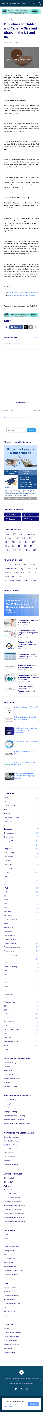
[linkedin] (16, 1389)
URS (21, 1025)
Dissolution (21, 864)
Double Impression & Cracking (14, 1116)
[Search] (39, 3)
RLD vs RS (8, 1186)
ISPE (7, 576)
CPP (14, 534)
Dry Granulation (9, 1157)
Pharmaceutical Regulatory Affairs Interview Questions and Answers (28, 677)
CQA (21, 534)
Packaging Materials (11, 1164)
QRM (7, 550)
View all (35, 337)
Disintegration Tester (11, 1274)
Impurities (21, 912)
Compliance (30, 534)
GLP (23, 538)
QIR (25, 546)
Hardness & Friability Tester (13, 1270)
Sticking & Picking (10, 1100)
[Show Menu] (3, 3)
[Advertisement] (21, 373)
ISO (20, 542)
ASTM (32, 565)
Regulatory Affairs (21, 1002)
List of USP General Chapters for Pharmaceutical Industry (27, 689)
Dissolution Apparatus (11, 1247)
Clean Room (21, 837)
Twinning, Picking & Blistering (14, 1119)
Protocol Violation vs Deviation (14, 1217)
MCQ (21, 923)
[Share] (37, 42)
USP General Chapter (13, 580)
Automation (21, 813)
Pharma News (21, 951)
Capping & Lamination (11, 1104)
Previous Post (8, 410)
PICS (20, 576)
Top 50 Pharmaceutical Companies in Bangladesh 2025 (28, 633)
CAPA (7, 534)
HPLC (21, 888)
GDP (17, 538)
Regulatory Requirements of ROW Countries (27, 666)
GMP (30, 538)
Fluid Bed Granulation (11, 1141)
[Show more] (35, 327)
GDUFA (8, 573)
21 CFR (8, 565)
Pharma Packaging (21, 955)
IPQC (13, 542)
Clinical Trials (21, 845)
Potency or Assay (10, 1063)
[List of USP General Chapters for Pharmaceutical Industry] (10, 690)
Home (6, 20)
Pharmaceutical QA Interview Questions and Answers (27, 644)
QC (19, 546)
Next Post (36, 410)
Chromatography (21, 833)
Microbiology (21, 927)
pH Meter (7, 1235)
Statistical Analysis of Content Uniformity (21, 295)
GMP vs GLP (8, 1182)
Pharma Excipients (21, 939)
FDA (36, 569)
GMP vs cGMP (9, 1178)
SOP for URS (8, 1315)
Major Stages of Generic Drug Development (22, 292)
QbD (14, 550)
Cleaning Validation (21, 841)
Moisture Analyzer (10, 1266)
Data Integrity (21, 856)
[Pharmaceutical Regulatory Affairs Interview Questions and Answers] (10, 678)
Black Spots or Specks (12, 1108)
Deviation (8, 538)
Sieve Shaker (8, 1262)
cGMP (35, 550)
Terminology (8, 1348)
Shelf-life (7, 1082)
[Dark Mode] (34, 3)
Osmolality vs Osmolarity (12, 1209)
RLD (21, 998)
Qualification (21, 994)
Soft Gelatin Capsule (11, 1145)
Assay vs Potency (10, 1190)
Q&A (21, 970)
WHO (26, 580)
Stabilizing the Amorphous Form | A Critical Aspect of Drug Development (26, 730)
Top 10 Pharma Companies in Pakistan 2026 (28, 622)
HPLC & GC (8, 1254)
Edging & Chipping (10, 1112)
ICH (6, 542)
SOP (20, 550)
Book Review (21, 821)
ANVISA (17, 565)
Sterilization (21, 1018)
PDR (7, 546)
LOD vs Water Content (12, 1198)
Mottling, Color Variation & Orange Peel (17, 1123)
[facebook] (21, 1389)
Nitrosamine (21, 931)
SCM (21, 1006)
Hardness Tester (9, 1299)
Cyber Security (21, 853)
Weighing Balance (10, 1288)
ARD (21, 801)
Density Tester (9, 1251)
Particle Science (21, 935)
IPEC (29, 573)
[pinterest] (27, 1389)
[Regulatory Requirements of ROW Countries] (10, 667)
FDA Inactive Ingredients (12, 1333)
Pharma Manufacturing (21, 947)
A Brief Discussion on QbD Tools (26, 741)
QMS (32, 546)
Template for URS (10, 1311)
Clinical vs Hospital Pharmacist (14, 1221)
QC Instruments (9, 1258)
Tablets (12, 20)
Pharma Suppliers (21, 963)
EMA (29, 569)
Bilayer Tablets (9, 1153)
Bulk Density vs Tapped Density (15, 1205)
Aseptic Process (21, 805)
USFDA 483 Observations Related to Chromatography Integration (24, 775)
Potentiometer (9, 1243)
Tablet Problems (21, 1022)
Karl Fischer (8, 1239)
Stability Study (21, 1014)
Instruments (21, 915)
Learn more (8, 1406)
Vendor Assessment (21, 1041)
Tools (28, 550)
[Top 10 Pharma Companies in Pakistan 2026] (10, 623)
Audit (21, 809)
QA (13, 546)
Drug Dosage (8, 1074)
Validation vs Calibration (12, 1202)
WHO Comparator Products (13, 1329)
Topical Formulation (11, 1137)
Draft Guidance (10, 569)
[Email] (30, 327)
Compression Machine (12, 1303)
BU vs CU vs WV (10, 1194)
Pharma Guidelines (21, 943)
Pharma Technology (21, 967)
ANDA (21, 798)
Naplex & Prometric (10, 1086)
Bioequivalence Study (21, 817)
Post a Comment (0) (21, 402)
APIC (25, 565)
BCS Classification (10, 1341)
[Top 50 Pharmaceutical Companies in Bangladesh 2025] (10, 634)
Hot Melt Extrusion (10, 1149)
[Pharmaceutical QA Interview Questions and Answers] (10, 645)
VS (21, 1033)
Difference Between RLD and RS (26, 707)
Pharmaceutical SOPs (11, 1344)
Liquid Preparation (21, 919)
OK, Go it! (33, 1404)
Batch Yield (8, 1070)
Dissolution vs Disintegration (14, 1213)
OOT (33, 542)
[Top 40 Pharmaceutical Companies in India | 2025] (10, 656)
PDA (13, 576)
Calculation (21, 829)
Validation (21, 1037)
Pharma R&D (21, 959)
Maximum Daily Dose (11, 1078)
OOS (26, 542)
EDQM (22, 569)
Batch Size (7, 1067)
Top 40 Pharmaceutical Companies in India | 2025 (27, 655)
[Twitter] (26, 327)
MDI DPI (7, 1160)
